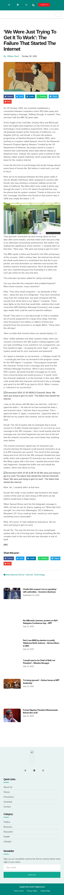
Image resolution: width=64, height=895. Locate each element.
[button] (33, 5)
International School (15, 574)
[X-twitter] (9, 5)
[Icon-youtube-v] (22, 5)
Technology (39, 574)
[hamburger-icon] (58, 14)
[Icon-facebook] (5, 5)
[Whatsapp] (26, 5)
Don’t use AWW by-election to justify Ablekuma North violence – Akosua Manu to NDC (41, 643)
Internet (29, 574)
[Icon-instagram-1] (13, 5)
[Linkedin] (17, 5)
